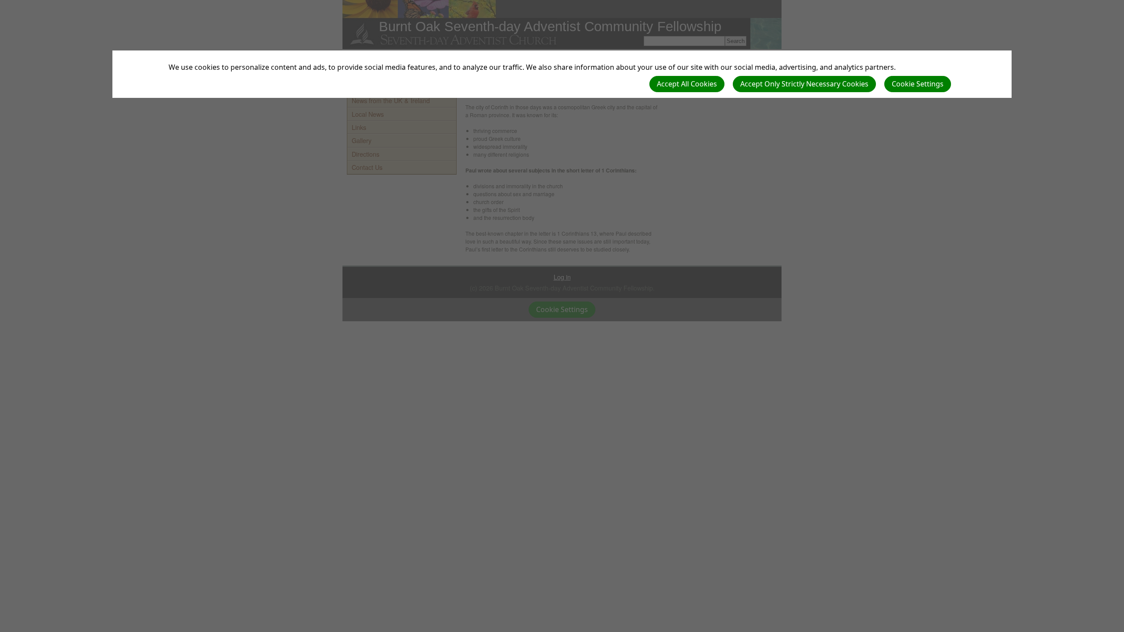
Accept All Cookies (687, 84)
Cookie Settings (918, 84)
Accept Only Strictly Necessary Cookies (804, 84)
